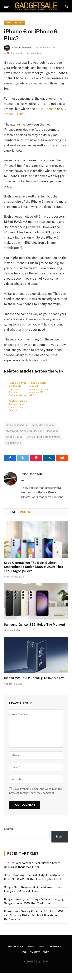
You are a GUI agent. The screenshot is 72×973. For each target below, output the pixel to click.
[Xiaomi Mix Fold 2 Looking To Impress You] (36, 655)
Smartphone (13, 442)
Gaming (55, 946)
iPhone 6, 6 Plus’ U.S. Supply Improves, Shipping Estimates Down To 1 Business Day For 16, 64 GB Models (17, 389)
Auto (42, 946)
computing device (43, 425)
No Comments (15, 53)
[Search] (66, 6)
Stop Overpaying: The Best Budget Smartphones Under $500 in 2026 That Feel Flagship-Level (33, 567)
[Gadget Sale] (36, 6)
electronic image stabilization (24, 431)
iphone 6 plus (14, 436)
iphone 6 (52, 431)
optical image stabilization (43, 436)
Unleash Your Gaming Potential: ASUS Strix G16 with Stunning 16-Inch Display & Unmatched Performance (33, 915)
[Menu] (6, 6)
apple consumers (16, 425)
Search (8, 828)
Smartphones (14, 22)
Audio (31, 946)
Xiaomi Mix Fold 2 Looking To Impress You (35, 678)
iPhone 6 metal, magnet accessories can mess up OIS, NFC (38, 389)
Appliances (15, 946)
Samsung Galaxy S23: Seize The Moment (34, 624)
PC (24, 952)
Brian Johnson (23, 47)
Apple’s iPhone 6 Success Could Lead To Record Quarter (17, 405)
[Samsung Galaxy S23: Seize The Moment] (36, 601)
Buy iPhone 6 (47, 109)
